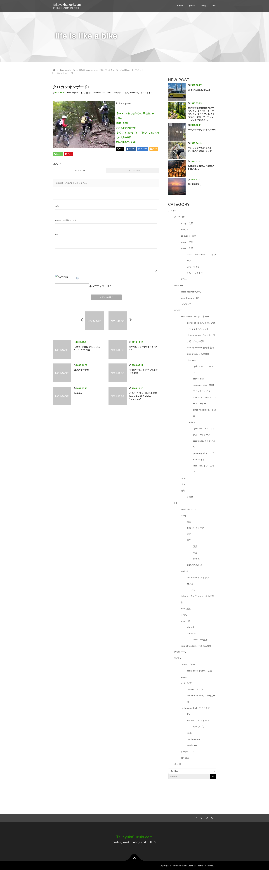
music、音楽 (187, 248)
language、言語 (188, 236)
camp (183, 478)
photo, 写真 (186, 683)
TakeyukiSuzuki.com (67, 4)
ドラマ (184, 279)
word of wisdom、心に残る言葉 (196, 646)
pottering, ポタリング (203, 453)
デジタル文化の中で (125, 128)
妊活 (189, 534)
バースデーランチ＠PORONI (202, 129)
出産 (189, 521)
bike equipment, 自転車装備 (200, 347)
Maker (184, 677)
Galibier (78, 393)
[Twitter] (201, 817)
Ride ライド (200, 459)
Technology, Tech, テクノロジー (196, 708)
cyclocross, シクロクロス (204, 369)
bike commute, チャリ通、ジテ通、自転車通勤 (201, 338)
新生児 (196, 559)
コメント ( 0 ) (79, 170)
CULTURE (179, 217)
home (180, 5)
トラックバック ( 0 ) (133, 170)
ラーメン (191, 590)
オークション (187, 751)
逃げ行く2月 (122, 123)
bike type (191, 360)
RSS (211, 817)
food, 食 (184, 571)
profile (192, 5)
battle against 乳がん (191, 291)
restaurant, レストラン (198, 577)
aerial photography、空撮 (199, 670)
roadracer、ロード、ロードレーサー (204, 400)
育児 (189, 540)
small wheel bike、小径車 (204, 413)
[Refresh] (77, 277)
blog (203, 5)
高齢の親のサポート (196, 565)
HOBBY (178, 310)
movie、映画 (187, 242)
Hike (183, 484)
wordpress (192, 745)
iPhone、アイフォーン (198, 720)
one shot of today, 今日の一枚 (201, 698)
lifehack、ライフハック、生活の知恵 (197, 599)
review (184, 615)
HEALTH (178, 285)
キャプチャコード (99, 286)
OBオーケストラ (195, 273)
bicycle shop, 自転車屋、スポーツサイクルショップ (201, 326)
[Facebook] (195, 817)
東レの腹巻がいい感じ (127, 142)
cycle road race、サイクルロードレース (204, 431)
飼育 (183, 490)
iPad (189, 714)
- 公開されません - (66, 220)
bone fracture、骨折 (190, 298)
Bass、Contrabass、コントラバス (201, 257)
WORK (177, 658)
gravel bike (198, 378)
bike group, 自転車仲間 (198, 354)
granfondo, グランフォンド (204, 444)
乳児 (195, 546)
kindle (190, 733)
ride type (191, 422)
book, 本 (185, 229)
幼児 (195, 552)
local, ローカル (200, 639)
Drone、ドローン (189, 664)
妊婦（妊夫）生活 (195, 528)
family (183, 515)
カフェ (190, 583)
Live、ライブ (193, 267)
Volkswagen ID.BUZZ (199, 90)
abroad (190, 627)
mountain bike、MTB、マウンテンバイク (111, 93)
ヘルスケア (186, 304)
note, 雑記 (186, 608)
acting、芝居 (187, 223)
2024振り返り (195, 184)
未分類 (177, 764)
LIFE (176, 503)
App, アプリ (199, 726)
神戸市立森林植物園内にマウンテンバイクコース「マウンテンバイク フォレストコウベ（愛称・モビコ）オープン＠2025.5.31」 (201, 114)
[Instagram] (206, 817)
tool (213, 5)
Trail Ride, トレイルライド (141, 93)
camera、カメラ (195, 689)
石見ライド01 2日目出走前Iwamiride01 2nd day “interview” (143, 396)
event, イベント (188, 509)
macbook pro (193, 739)
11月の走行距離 (81, 370)
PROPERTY (180, 652)
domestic (191, 633)
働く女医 (185, 757)
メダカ (190, 497)
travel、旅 (185, 621)
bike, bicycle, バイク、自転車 (79, 93)
